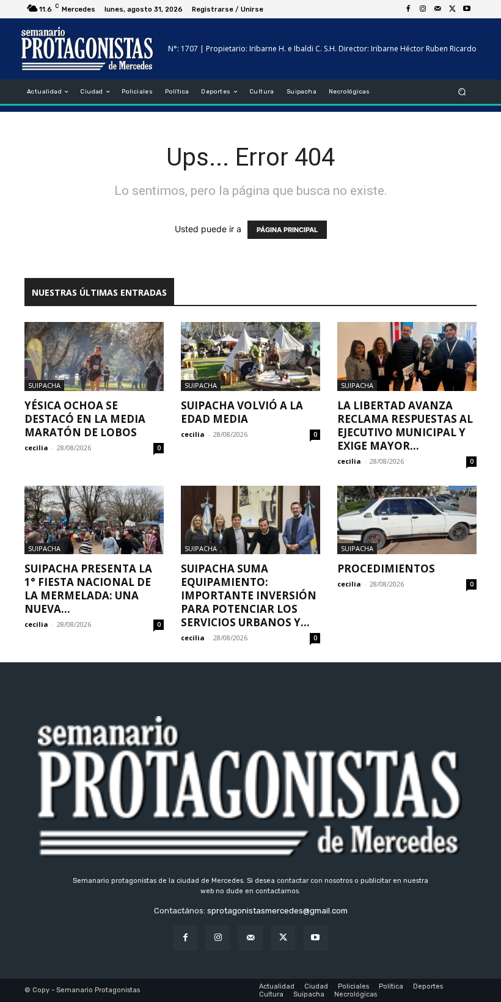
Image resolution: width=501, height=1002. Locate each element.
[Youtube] (466, 9)
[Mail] (437, 9)
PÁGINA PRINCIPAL (287, 229)
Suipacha (44, 385)
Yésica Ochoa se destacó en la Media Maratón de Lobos (84, 418)
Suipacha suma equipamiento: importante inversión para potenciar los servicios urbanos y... (248, 595)
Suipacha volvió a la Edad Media (242, 412)
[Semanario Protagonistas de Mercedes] (87, 49)
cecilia (36, 447)
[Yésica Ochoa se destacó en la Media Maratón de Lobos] (94, 356)
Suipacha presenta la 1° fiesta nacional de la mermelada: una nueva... (88, 588)
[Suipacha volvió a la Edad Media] (250, 356)
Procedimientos (386, 568)
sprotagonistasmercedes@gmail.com (277, 910)
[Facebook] (408, 9)
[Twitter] (452, 9)
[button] (462, 92)
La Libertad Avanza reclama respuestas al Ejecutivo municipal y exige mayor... (405, 425)
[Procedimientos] (407, 520)
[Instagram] (422, 9)
